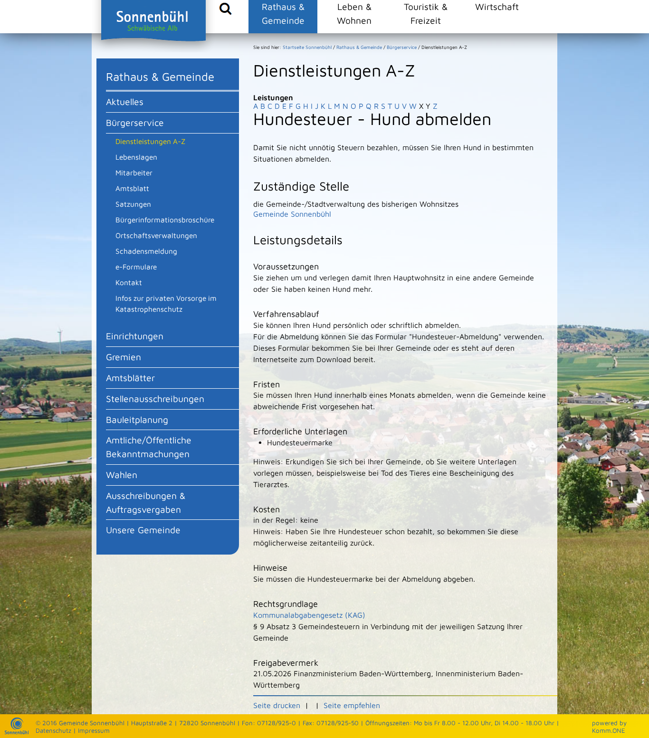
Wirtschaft (497, 6)
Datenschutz (53, 730)
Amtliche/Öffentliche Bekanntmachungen (148, 446)
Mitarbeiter (134, 172)
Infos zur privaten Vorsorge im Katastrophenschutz (166, 303)
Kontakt (128, 282)
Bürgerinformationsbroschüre (164, 219)
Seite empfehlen (352, 705)
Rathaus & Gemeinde (283, 13)
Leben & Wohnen (354, 13)
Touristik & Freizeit (426, 13)
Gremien (123, 356)
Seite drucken (276, 705)
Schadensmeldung (146, 251)
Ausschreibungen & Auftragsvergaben (145, 502)
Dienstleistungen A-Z (150, 141)
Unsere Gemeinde (143, 529)
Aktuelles (124, 101)
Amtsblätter (130, 377)
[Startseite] (17, 732)
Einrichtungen (134, 335)
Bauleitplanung (137, 419)
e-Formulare (136, 266)
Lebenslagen (136, 157)
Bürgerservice (135, 122)
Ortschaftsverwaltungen (156, 235)
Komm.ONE (608, 730)
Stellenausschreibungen (155, 398)
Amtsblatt (132, 188)
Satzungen (133, 204)
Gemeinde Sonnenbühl (292, 214)
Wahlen (121, 474)
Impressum (94, 730)
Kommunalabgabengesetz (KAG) (309, 615)
